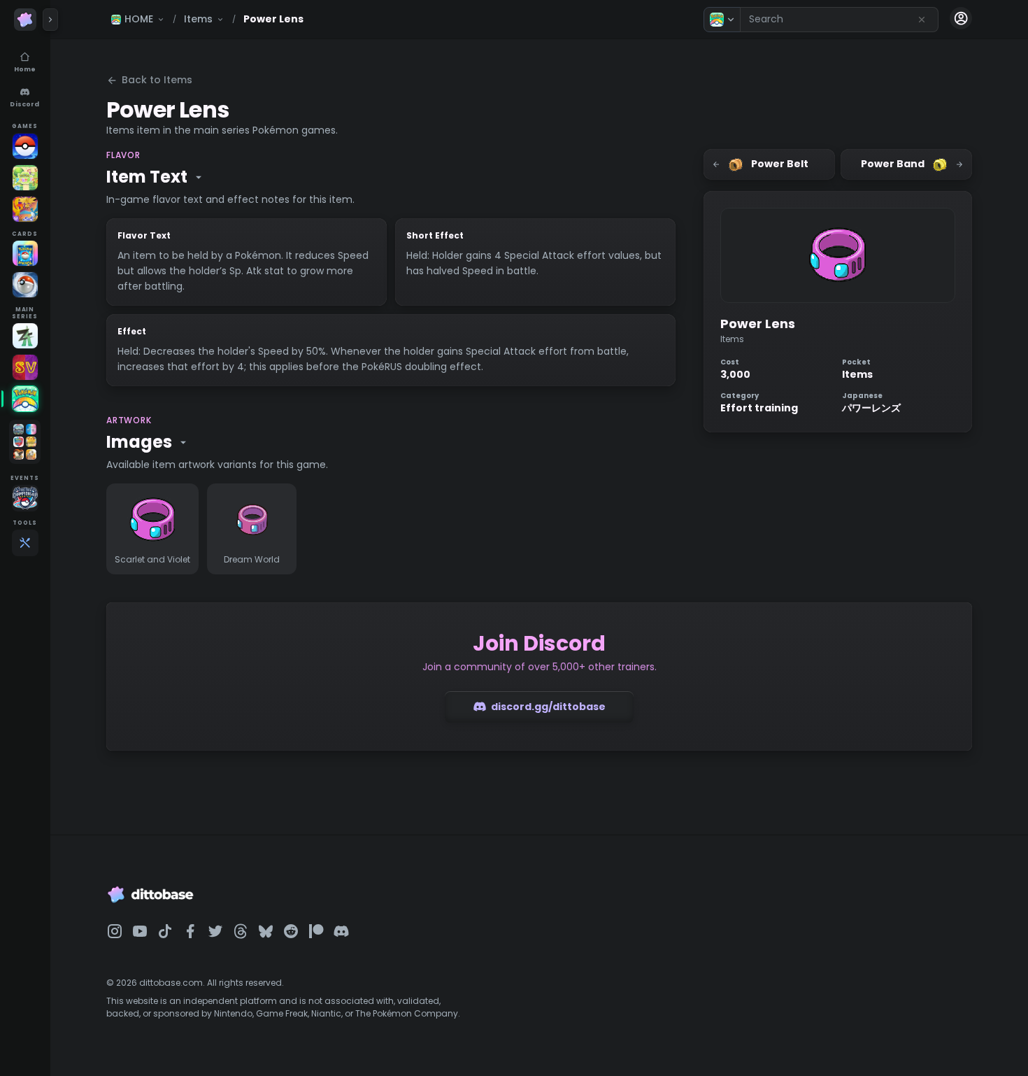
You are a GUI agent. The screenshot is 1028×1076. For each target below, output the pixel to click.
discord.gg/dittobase (548, 707)
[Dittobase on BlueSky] (266, 931)
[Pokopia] (25, 177)
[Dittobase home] (25, 19)
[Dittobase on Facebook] (190, 931)
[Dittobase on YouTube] (140, 931)
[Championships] (25, 498)
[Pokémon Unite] (25, 209)
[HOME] (25, 398)
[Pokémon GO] (25, 146)
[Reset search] (922, 19)
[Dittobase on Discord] (341, 931)
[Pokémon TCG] (25, 284)
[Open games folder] (25, 442)
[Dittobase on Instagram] (114, 931)
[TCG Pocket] (25, 253)
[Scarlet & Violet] (25, 367)
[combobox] (839, 19)
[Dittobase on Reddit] (291, 931)
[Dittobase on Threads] (240, 931)
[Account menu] (961, 18)
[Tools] (25, 543)
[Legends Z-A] (25, 336)
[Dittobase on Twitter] (215, 931)
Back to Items (157, 80)
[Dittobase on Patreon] (316, 931)
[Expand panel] (50, 19)
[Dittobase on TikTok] (165, 931)
